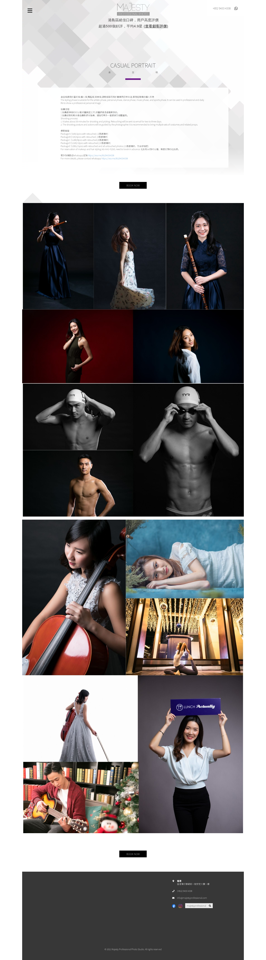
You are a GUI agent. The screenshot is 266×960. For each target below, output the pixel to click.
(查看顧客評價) (156, 25)
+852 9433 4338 (222, 8)
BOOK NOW (133, 185)
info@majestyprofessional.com (192, 897)
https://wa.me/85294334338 (101, 155)
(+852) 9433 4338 (184, 890)
